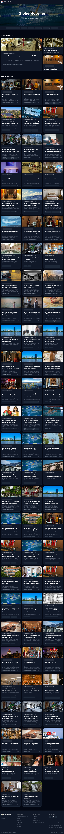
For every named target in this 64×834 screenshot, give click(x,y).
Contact (34, 818)
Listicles (32, 2)
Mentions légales (36, 820)
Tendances (49, 2)
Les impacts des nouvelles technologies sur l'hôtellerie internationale (55, 823)
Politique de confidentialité (38, 822)
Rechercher (60, 2)
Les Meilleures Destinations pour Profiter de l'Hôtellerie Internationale (56, 827)
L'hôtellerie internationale (23, 2)
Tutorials (37, 2)
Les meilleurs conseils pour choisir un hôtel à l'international (55, 822)
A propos (35, 816)
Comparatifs (42, 2)
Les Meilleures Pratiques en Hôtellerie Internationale (55, 825)
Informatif (54, 28)
